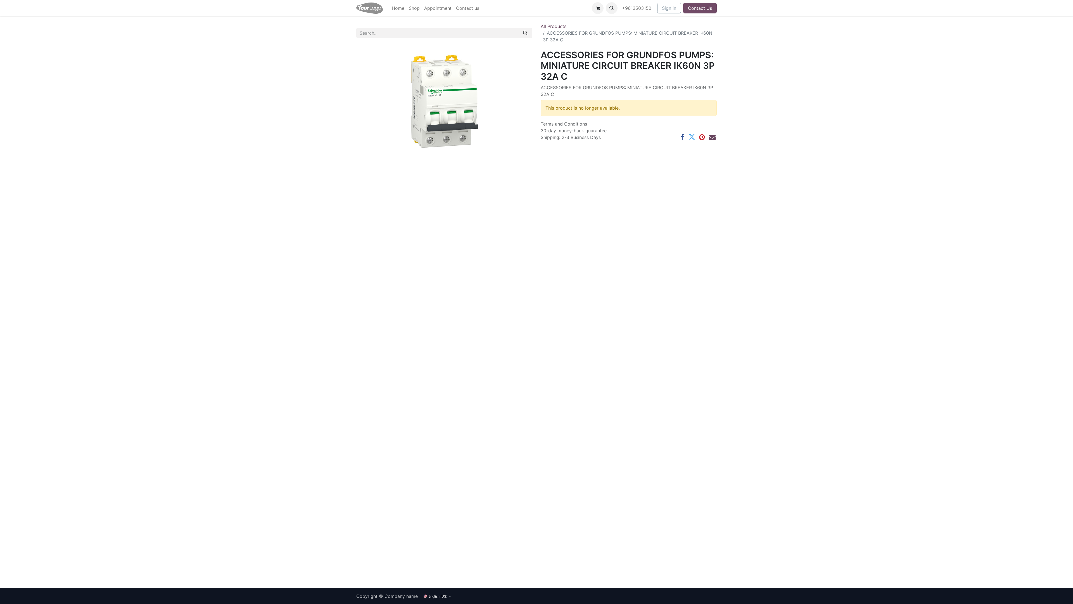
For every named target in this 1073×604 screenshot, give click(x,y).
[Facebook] (683, 137)
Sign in (669, 8)
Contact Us (700, 8)
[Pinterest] (702, 137)
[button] (612, 8)
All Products (553, 26)
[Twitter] (692, 137)
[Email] (712, 137)
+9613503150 (637, 8)
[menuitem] (398, 8)
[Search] (525, 33)
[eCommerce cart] (598, 8)
